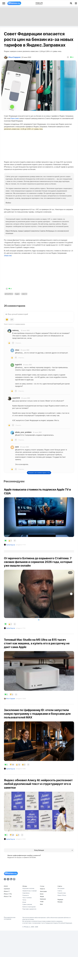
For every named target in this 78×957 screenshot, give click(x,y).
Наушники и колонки (28, 888)
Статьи (42, 886)
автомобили (9, 294)
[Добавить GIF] (12, 319)
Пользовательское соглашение (9, 918)
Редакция (60, 899)
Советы (60, 886)
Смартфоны (26, 893)
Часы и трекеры (27, 897)
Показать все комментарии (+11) (39, 472)
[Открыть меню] (3, 3)
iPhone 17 (7, 891)
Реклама (60, 902)
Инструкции (61, 888)
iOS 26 (6, 886)
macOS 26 (7, 889)
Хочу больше (39, 850)
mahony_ (16, 330)
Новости (24, 294)
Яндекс (17, 294)
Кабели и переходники (29, 907)
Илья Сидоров (10, 698)
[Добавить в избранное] (68, 57)
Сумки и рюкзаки (27, 904)
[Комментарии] (5, 540)
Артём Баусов (10, 545)
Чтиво (41, 901)
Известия (7, 255)
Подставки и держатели (29, 909)
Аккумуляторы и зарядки (29, 891)
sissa (17, 350)
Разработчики (62, 893)
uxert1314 (16, 398)
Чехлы (24, 900)
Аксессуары (43, 891)
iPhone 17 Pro (8, 894)
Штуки (24, 902)
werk (17, 447)
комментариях (20, 324)
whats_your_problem (23, 432)
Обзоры (24, 886)
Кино (41, 904)
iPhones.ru (27, 927)
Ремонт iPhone (62, 895)
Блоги (41, 894)
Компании (43, 899)
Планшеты (25, 895)
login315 (18, 364)
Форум (42, 896)
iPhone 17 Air (7, 896)
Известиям (14, 118)
